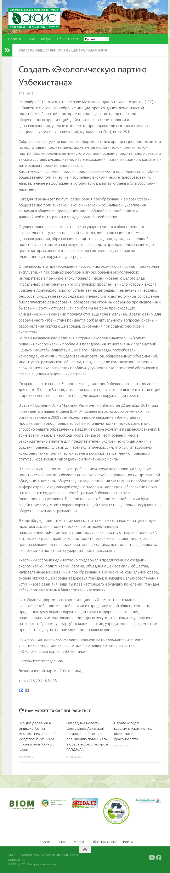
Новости (14, 39)
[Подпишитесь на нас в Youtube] (151, 858)
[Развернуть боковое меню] (7, 50)
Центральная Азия (89, 50)
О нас (31, 39)
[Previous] (48, 803)
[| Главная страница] (34, 18)
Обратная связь (69, 39)
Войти (128, 842)
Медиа (46, 39)
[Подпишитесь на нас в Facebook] (159, 858)
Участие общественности (43, 50)
